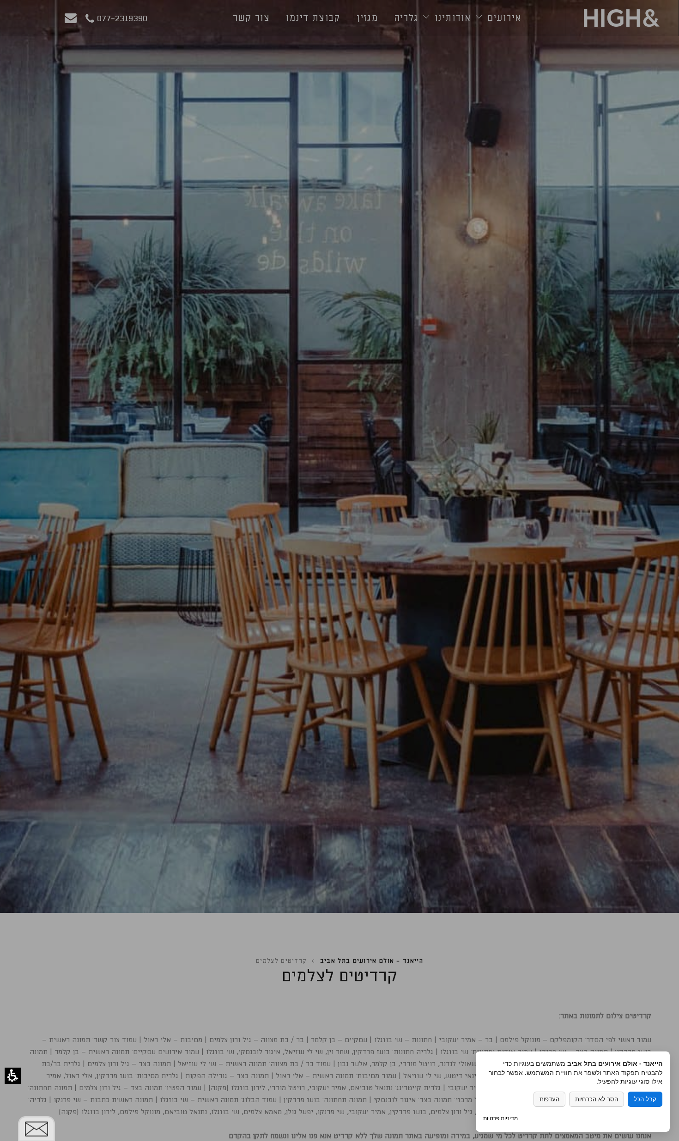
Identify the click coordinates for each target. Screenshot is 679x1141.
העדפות (549, 1099)
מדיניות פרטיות (500, 1118)
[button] (13, 1076)
